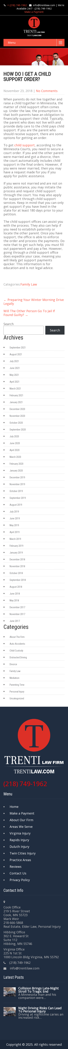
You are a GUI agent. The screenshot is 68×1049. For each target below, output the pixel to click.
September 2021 (18, 347)
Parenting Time (17, 684)
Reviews (15, 866)
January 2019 (16, 552)
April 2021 (15, 381)
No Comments (47, 91)
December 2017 (17, 607)
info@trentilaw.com (44, 5)
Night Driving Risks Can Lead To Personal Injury (40, 1009)
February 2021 (16, 395)
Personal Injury (17, 691)
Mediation (14, 678)
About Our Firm (21, 820)
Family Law (28, 284)
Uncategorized (17, 698)
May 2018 (14, 600)
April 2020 (15, 450)
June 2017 (15, 621)
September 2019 (18, 498)
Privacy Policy (20, 880)
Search (8, 324)
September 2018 (18, 580)
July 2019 (14, 511)
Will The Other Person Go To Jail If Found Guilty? (29, 313)
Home (14, 806)
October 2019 (16, 491)
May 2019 (14, 525)
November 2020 (17, 416)
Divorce (13, 664)
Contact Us (18, 873)
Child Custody (16, 650)
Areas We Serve (21, 826)
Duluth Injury (19, 846)
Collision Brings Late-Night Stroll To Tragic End (38, 990)
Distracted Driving (18, 657)
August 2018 (16, 586)
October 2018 (16, 573)
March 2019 (15, 539)
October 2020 (16, 422)
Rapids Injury (19, 840)
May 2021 (14, 375)
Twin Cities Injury (23, 853)
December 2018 (17, 559)
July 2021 (14, 361)
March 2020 (15, 457)
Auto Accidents (17, 643)
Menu (12, 43)
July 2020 (14, 436)
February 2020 (16, 463)
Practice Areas (20, 860)
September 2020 (18, 429)
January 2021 (16, 402)
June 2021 (15, 368)
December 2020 (17, 409)
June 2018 (15, 593)
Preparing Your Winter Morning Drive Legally (33, 302)
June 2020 (15, 443)
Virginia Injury (20, 833)
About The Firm (17, 637)
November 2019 (17, 484)
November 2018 (17, 566)
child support (24, 145)
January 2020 (16, 470)
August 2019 (16, 504)
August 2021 (16, 354)
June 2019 (15, 518)
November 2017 (17, 614)
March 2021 (15, 388)
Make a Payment (34, 11)
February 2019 (16, 545)
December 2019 (17, 477)
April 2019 (15, 532)
